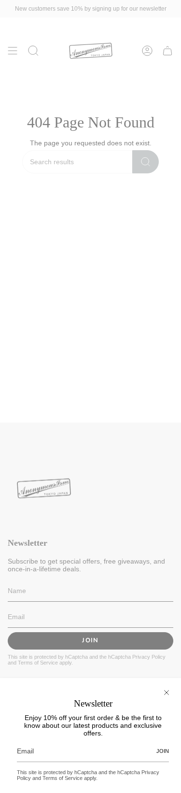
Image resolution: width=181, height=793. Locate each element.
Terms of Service (62, 778)
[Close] (166, 692)
